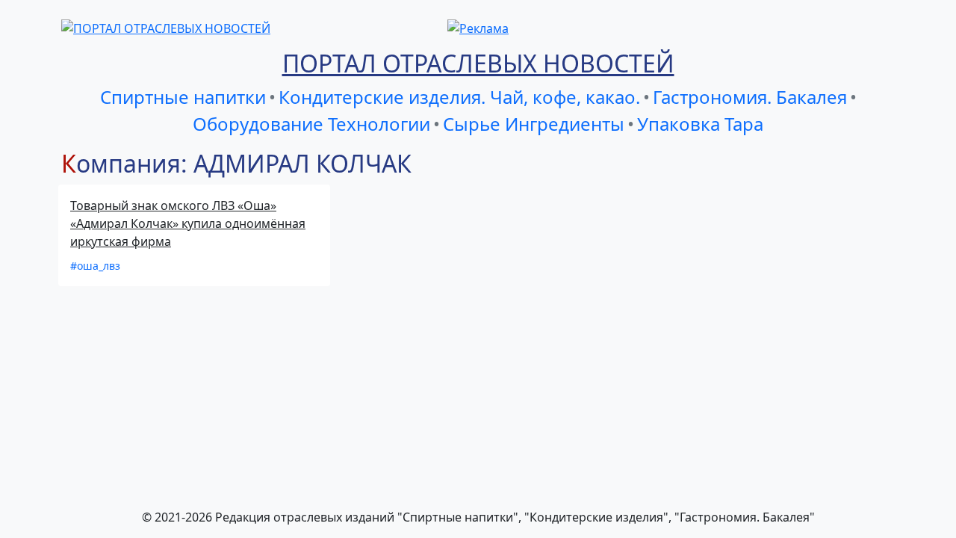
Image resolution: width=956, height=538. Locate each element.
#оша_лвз (95, 266)
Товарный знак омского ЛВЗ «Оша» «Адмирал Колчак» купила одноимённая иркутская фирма (187, 223)
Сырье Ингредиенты (533, 123)
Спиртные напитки (183, 96)
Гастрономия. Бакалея (750, 96)
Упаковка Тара (700, 123)
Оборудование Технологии (311, 123)
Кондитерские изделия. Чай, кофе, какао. (459, 96)
